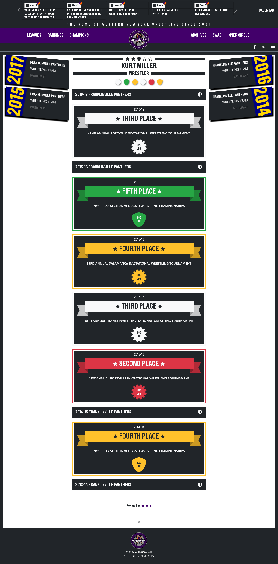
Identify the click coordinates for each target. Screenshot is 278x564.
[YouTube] (273, 47)
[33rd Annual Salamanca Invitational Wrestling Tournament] (135, 83)
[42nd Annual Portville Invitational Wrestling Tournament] (118, 83)
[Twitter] (263, 47)
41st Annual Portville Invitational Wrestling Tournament (139, 378)
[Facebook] (255, 47)
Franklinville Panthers (47, 64)
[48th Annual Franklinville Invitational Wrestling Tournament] (143, 83)
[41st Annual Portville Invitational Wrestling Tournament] (152, 83)
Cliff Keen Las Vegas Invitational (165, 12)
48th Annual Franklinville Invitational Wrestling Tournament (139, 321)
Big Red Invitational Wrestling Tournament (124, 12)
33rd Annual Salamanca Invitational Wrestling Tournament (139, 263)
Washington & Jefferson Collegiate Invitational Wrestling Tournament (40, 14)
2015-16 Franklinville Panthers (103, 167)
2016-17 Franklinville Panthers (103, 94)
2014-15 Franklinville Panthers (103, 412)
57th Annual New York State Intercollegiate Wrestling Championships (84, 14)
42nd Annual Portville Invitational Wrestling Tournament (139, 133)
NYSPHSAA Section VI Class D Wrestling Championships (139, 206)
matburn (146, 505)
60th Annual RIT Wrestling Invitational (211, 12)
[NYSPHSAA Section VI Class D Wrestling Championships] (127, 83)
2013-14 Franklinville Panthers (103, 485)
